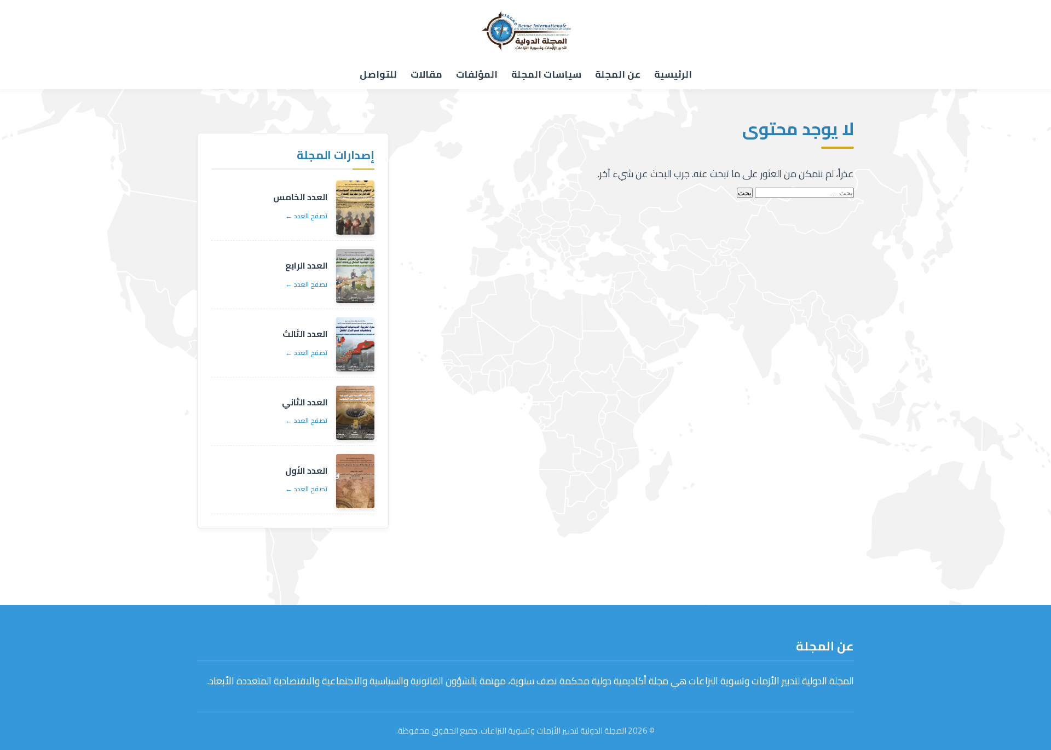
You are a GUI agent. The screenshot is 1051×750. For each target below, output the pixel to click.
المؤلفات (477, 74)
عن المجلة (617, 74)
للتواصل (378, 74)
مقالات (426, 74)
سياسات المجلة (546, 74)
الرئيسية (673, 74)
